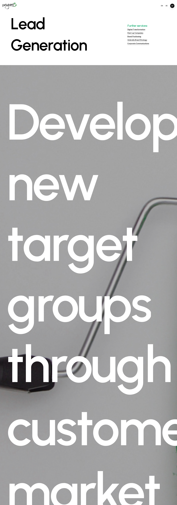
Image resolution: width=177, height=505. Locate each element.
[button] (172, 6)
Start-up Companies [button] (135, 33)
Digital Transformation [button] (136, 29)
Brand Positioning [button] (134, 36)
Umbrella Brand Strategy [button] (137, 40)
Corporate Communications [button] (138, 43)
